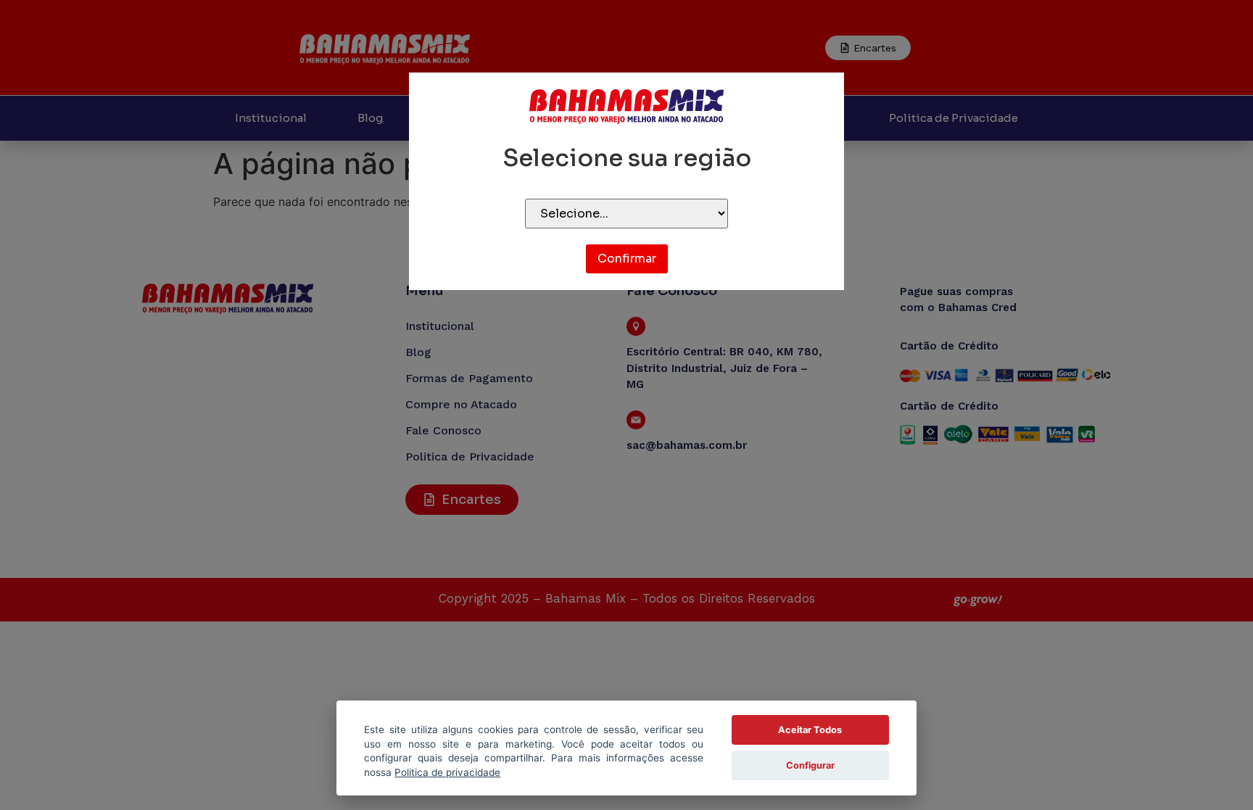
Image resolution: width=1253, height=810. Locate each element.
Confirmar (626, 258)
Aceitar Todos (810, 729)
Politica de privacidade (447, 772)
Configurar (810, 765)
